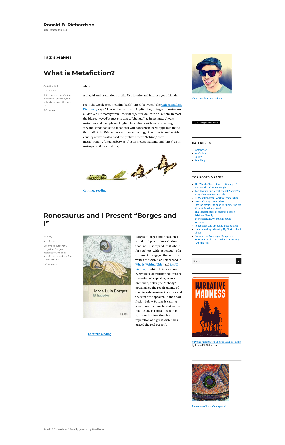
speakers (60, 98)
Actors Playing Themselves (209, 201)
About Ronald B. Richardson (207, 98)
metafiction (64, 95)
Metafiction (50, 90)
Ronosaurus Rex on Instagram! (208, 406)
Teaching (200, 160)
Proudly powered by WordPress (87, 429)
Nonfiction (200, 153)
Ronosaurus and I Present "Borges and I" (217, 225)
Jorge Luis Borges (53, 249)
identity (62, 245)
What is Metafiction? (79, 73)
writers (55, 259)
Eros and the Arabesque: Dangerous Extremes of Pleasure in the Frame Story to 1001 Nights (217, 240)
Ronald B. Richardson (69, 25)
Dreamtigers (50, 245)
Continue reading (94, 190)
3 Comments (50, 110)
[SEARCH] (238, 261)
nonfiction (49, 98)
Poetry (198, 157)
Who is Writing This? (149, 264)
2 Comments (50, 264)
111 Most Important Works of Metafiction (216, 198)
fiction (47, 95)
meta (54, 95)
